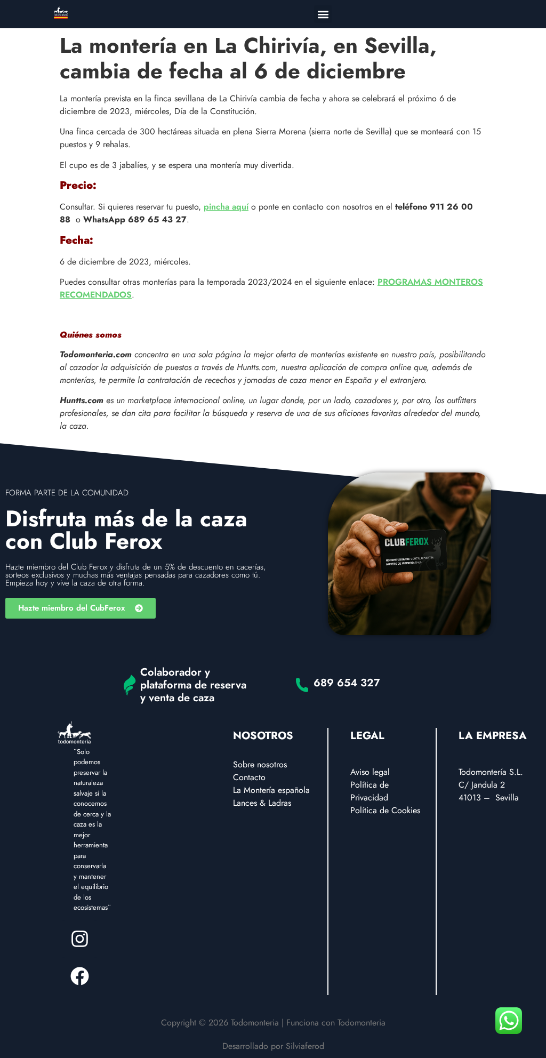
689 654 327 (347, 683)
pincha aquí (226, 207)
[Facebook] (79, 976)
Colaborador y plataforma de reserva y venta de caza (193, 685)
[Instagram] (79, 939)
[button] (323, 14)
